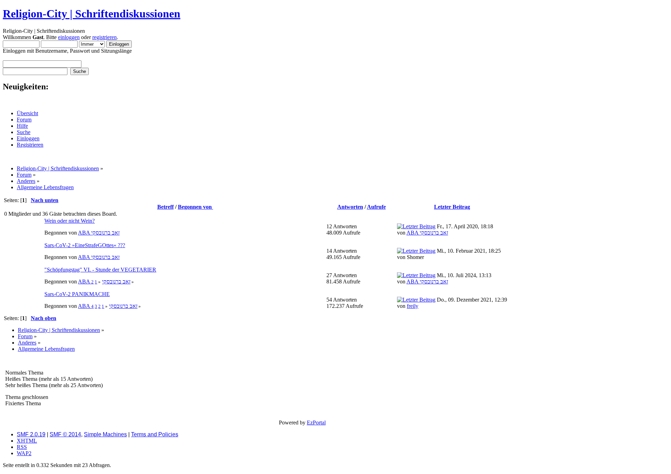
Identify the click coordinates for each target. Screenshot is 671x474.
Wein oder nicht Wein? (69, 221)
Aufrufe (376, 207)
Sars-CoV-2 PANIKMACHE (77, 294)
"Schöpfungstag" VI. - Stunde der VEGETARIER (100, 270)
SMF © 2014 (65, 434)
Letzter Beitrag (452, 207)
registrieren (104, 37)
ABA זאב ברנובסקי (99, 233)
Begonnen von (195, 207)
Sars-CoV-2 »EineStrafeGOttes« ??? (84, 245)
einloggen (69, 37)
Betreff (165, 207)
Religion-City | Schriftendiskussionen (91, 13)
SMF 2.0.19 (31, 434)
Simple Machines (105, 434)
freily (412, 306)
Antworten (350, 207)
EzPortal (316, 422)
